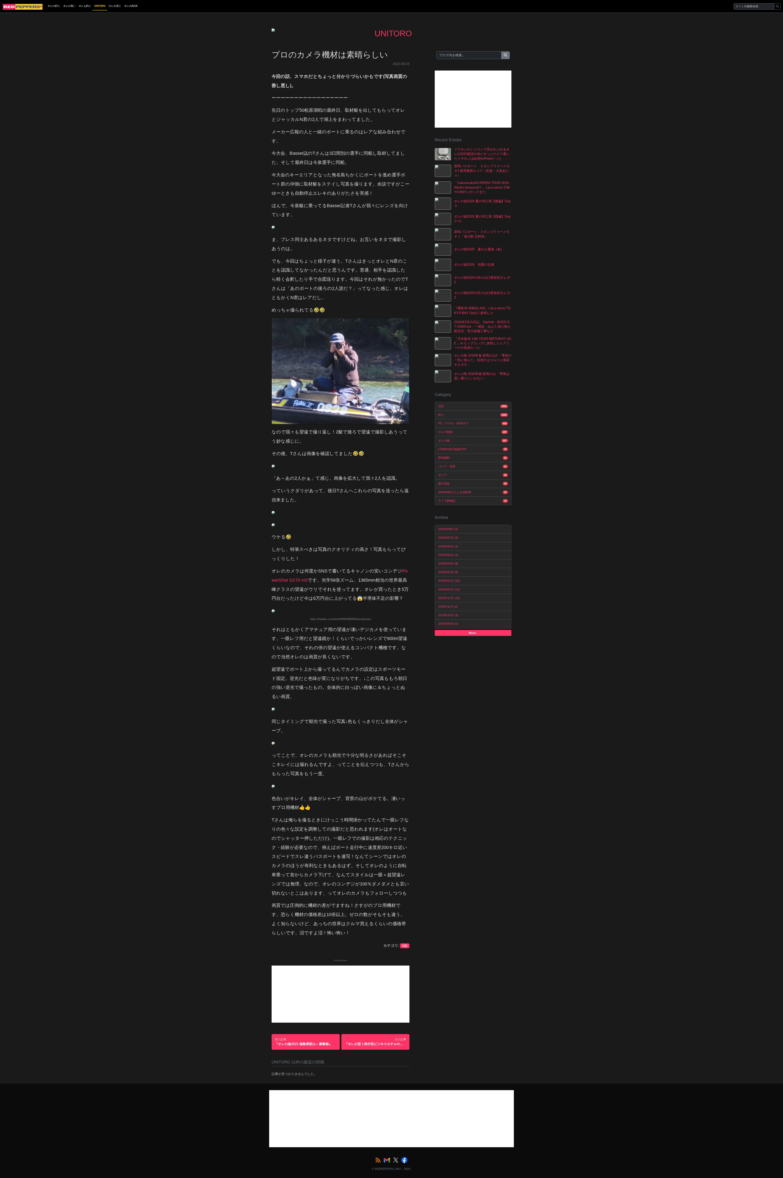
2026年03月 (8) (448, 572)
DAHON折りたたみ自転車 (472, 492)
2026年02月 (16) (449, 580)
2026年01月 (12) (449, 589)
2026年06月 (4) (448, 546)
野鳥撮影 (472, 457)
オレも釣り (85, 5)
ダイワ (472, 475)
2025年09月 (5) (448, 623)
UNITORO (99, 5)
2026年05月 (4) (448, 555)
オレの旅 (472, 440)
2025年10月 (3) (448, 615)
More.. (473, 632)
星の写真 (472, 483)
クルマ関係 (472, 432)
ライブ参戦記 (472, 500)
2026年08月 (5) (448, 529)
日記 (472, 406)
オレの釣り (54, 5)
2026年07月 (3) (448, 537)
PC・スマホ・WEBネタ (472, 423)
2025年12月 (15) (449, 598)
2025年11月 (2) (448, 606)
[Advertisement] (340, 994)
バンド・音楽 (472, 466)
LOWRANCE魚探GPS (472, 449)
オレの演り (115, 5)
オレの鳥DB (130, 5)
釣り (472, 414)
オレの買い (69, 5)
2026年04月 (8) (448, 563)
